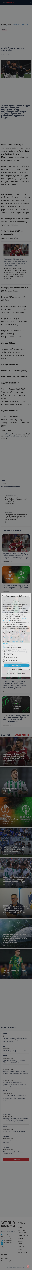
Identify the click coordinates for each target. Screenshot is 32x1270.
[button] (16, 674)
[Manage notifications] (28, 1266)
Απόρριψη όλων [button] (17, 669)
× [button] (28, 595)
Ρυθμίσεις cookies (14, 641)
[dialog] (16, 635)
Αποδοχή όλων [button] (17, 665)
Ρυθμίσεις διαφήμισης (8, 638)
